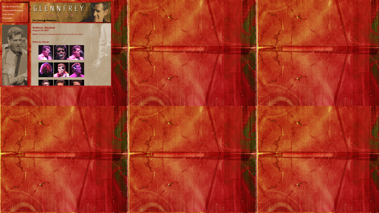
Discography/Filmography (13, 10)
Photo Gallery (8, 14)
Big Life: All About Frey (12, 7)
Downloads (7, 18)
